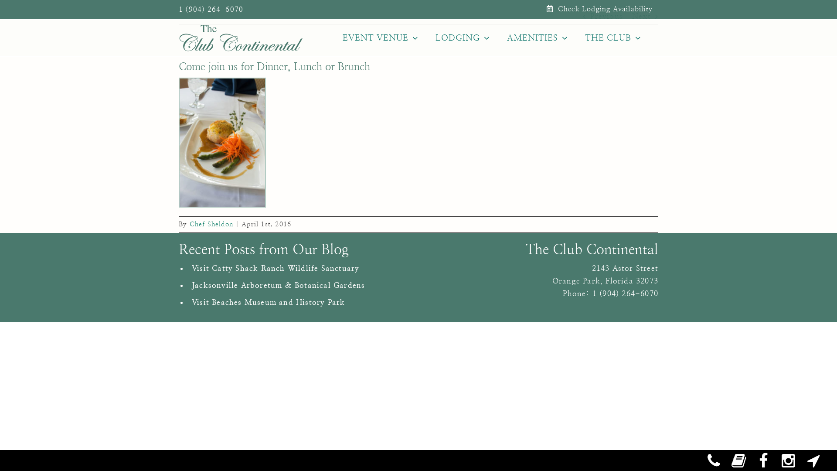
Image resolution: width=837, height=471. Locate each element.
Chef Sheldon (211, 224)
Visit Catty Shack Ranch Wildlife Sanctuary (275, 268)
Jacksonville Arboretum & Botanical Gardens (278, 285)
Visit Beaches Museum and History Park (268, 302)
